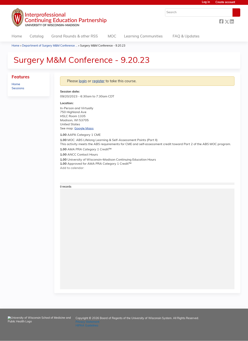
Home (17, 36)
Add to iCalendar (81, 175)
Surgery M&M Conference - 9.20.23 (102, 45)
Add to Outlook (91, 175)
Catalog (37, 36)
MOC (112, 36)
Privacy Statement (87, 322)
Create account (225, 2)
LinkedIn (232, 21)
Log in (206, 2)
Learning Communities (143, 36)
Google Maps (84, 128)
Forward (237, 21)
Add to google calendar (64, 175)
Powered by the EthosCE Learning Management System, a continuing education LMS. (226, 334)
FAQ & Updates (186, 36)
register (98, 81)
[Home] (71, 18)
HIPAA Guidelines (87, 325)
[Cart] (239, 4)
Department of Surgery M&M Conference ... (49, 45)
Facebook (221, 21)
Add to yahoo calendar (73, 175)
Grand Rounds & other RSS (74, 36)
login (83, 81)
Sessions (18, 88)
